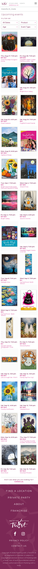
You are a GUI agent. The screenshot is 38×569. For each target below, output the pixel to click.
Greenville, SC (5, 9)
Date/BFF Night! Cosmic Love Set (28, 251)
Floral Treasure (6, 123)
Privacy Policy (19, 540)
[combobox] (9, 22)
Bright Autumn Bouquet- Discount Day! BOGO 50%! (9, 187)
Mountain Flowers (26, 473)
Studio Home (13, 3)
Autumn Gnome (25, 218)
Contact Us (19, 546)
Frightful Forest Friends (27, 123)
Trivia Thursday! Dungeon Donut (9, 60)
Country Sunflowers (7, 409)
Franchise (19, 510)
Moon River (4, 473)
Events (22, 3)
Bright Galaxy (5, 218)
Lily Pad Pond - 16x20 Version (7, 314)
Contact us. (19, 481)
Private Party (19, 497)
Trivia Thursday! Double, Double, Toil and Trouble (28, 441)
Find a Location (19, 491)
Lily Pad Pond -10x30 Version (26, 282)
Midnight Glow (5, 282)
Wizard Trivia (24, 187)
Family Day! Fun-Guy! (27, 377)
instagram (23, 534)
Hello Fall (4, 441)
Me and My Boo (25, 345)
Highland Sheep (6, 155)
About (19, 504)
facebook (15, 534)
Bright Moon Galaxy (26, 91)
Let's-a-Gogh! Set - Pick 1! (9, 377)
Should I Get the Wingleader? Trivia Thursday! (7, 347)
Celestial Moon (25, 409)
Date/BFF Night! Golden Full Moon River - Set (28, 60)
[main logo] (4, 3)
